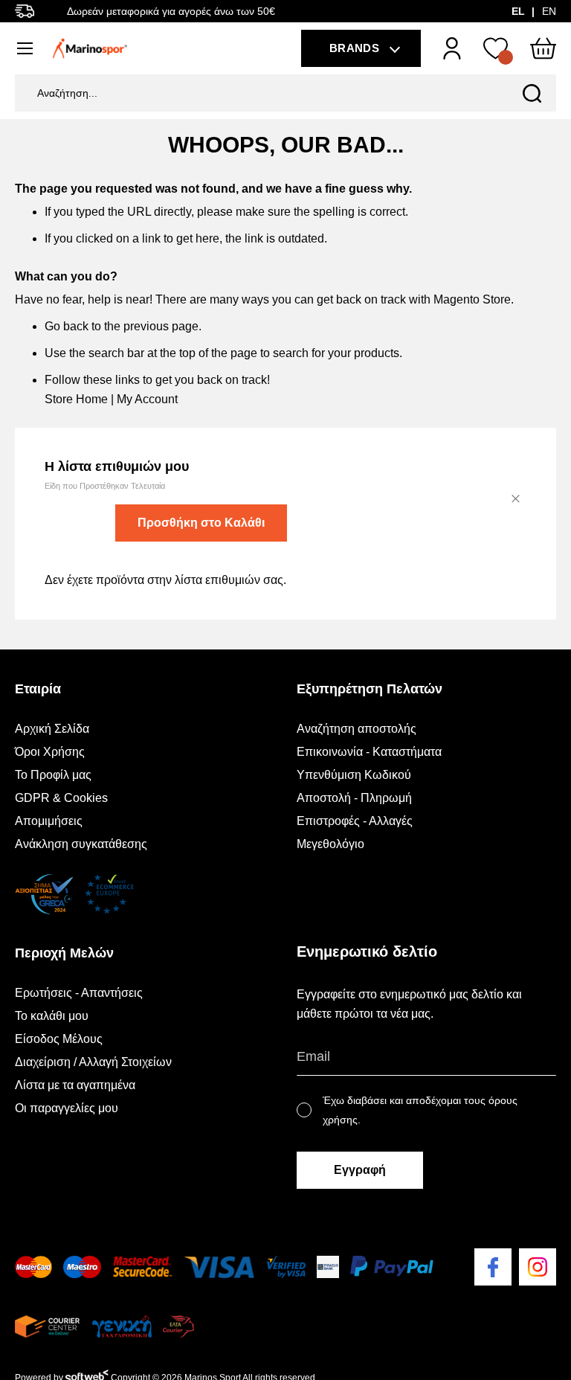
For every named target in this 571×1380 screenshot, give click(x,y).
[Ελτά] (178, 1326)
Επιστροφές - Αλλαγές (355, 821)
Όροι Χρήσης (50, 751)
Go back (66, 326)
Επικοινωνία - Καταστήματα (369, 751)
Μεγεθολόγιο (330, 844)
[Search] (532, 93)
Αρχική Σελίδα (52, 728)
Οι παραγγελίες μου (66, 1108)
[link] (452, 48)
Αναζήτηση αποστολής (356, 728)
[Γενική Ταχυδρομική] (121, 1326)
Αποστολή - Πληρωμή (354, 798)
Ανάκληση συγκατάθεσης (81, 844)
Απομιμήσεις (49, 821)
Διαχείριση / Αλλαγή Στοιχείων (93, 1062)
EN (549, 11)
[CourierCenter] (47, 1326)
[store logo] (90, 48)
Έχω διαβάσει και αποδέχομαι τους (420, 1110)
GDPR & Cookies (61, 798)
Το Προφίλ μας (53, 774)
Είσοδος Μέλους (59, 1039)
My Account (147, 399)
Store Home (76, 399)
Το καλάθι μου (51, 1016)
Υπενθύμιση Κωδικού (354, 774)
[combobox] (285, 93)
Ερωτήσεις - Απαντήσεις (79, 992)
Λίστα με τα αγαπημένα (75, 1085)
